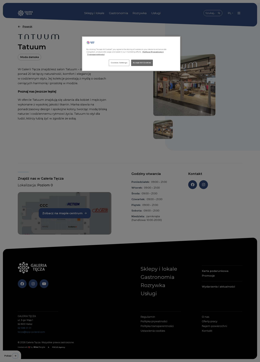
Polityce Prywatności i (153, 52)
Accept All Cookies (142, 63)
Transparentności (96, 54)
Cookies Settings (119, 63)
